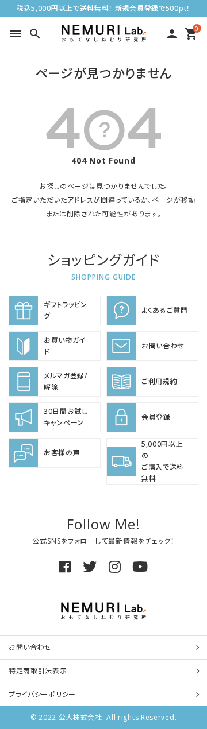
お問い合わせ (30, 647)
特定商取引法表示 (38, 671)
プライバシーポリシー (42, 694)
